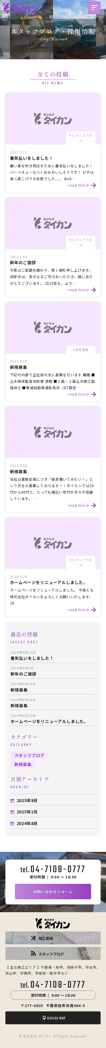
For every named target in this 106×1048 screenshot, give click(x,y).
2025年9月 (27, 800)
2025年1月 (27, 812)
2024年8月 (27, 823)
